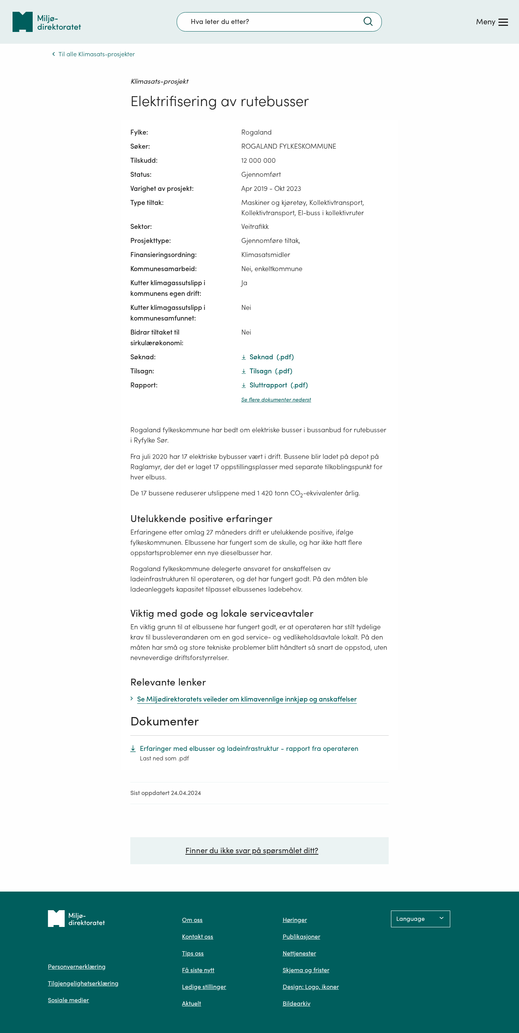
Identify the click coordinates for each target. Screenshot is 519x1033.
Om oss (192, 920)
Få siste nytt (198, 970)
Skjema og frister (306, 970)
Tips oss (193, 953)
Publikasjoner (301, 936)
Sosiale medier (68, 1000)
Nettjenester (299, 953)
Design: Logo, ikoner (311, 986)
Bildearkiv (296, 1003)
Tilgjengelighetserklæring (83, 983)
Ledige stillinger (204, 986)
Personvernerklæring (77, 966)
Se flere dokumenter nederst (276, 399)
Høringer (295, 920)
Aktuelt (191, 1003)
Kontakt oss (197, 936)
